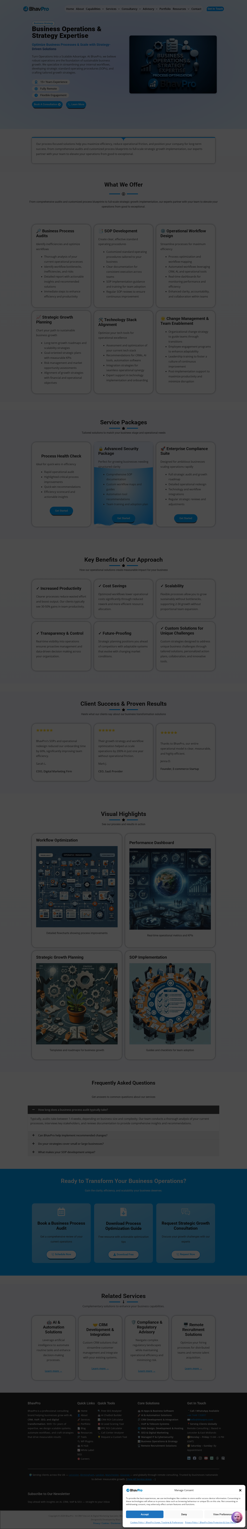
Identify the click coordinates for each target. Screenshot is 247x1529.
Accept (145, 1514)
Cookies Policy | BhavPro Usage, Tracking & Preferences (156, 1522)
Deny (184, 1514)
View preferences (223, 1514)
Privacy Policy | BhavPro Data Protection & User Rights (210, 1522)
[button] (240, 1490)
